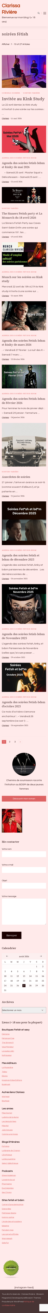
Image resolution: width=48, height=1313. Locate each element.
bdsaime (5, 1226)
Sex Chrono (6, 1192)
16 (43, 976)
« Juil (7, 956)
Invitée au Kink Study (23, 99)
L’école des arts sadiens (12, 1221)
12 (18, 976)
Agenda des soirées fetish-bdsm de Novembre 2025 (23, 636)
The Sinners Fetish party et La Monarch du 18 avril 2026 (22, 215)
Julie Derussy (7, 1130)
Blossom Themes (33, 1298)
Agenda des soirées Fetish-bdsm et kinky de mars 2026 (23, 343)
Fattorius (5, 1146)
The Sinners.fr (8, 1043)
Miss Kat (5, 1126)
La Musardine (7, 1067)
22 (36, 981)
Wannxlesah (7, 1238)
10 (5, 976)
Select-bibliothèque (10, 1163)
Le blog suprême (8, 1159)
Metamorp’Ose (8, 1038)
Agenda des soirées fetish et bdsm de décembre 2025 (20, 557)
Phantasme (7, 1184)
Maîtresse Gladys (9, 1213)
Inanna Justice (8, 1217)
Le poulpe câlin (8, 1051)
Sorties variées (31, 93)
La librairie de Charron (11, 1151)
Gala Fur (5, 1243)
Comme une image (10, 1134)
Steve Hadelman (9, 1175)
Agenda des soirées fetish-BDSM (19, 158)
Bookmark (6, 1084)
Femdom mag (7, 1230)
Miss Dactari (7, 1113)
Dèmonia (5, 1034)
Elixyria (5, 1076)
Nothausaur (7, 1055)
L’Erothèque (7, 1155)
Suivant (20, 742)
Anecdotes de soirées (16, 477)
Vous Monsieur (8, 1047)
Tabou (4, 1072)
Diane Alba (6, 1209)
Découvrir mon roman (24, 799)
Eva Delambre (8, 1188)
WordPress (19, 1302)
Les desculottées (9, 1121)
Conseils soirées (11, 93)
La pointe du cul (8, 1180)
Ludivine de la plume (10, 1117)
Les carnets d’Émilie (10, 1234)
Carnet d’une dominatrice (12, 1205)
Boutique (5, 1101)
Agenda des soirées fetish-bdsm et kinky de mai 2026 (23, 165)
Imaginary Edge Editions (12, 1080)
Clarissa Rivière (11, 9)
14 (30, 976)
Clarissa (5, 118)
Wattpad (5, 1097)
